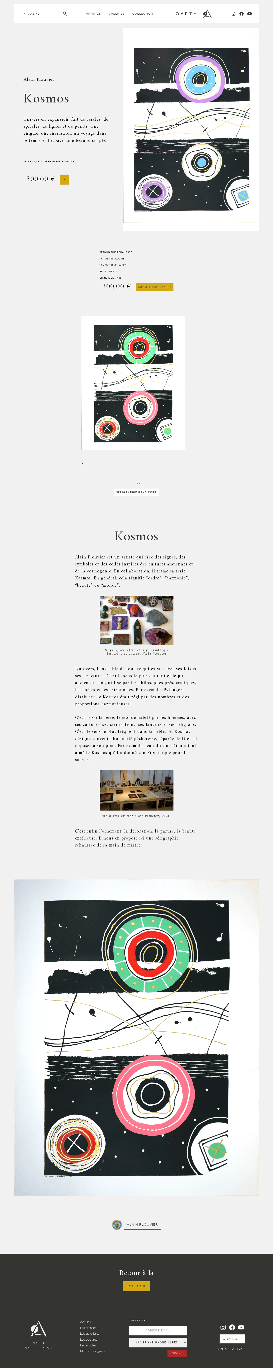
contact (232, 1339)
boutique (136, 1286)
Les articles (88, 1345)
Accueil (85, 1322)
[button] (33, 13)
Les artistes (88, 1328)
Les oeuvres (88, 1339)
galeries (117, 13)
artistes (93, 13)
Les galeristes (89, 1333)
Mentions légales (92, 1351)
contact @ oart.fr (232, 1349)
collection (142, 13)
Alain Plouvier (142, 1224)
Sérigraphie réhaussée (136, 492)
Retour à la (136, 1273)
